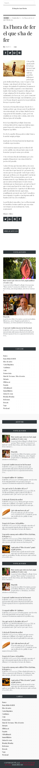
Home (6, 18)
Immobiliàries (7, 391)
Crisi (4, 370)
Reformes (6, 400)
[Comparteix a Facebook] (5, 53)
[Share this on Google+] (15, 53)
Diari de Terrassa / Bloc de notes (14, 376)
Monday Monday (8, 397)
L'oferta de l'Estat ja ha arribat (12, 500)
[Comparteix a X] (10, 53)
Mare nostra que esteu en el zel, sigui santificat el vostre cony (23, 438)
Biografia (14, 452)
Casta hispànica (8, 365)
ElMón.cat (6, 382)
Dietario (6, 379)
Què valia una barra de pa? (20, 510)
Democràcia (7, 373)
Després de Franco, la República (13, 523)
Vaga (4, 405)
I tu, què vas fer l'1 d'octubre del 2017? (15, 488)
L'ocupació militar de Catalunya (12, 477)
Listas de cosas (8, 394)
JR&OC (8, 47)
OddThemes (29, 765)
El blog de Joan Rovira (19, 8)
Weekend (6, 408)
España (5, 385)
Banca (5, 356)
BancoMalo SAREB (9, 359)
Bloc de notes (7, 362)
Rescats (5, 403)
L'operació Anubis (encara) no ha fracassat (17, 328)
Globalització (7, 388)
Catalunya (6, 367)
